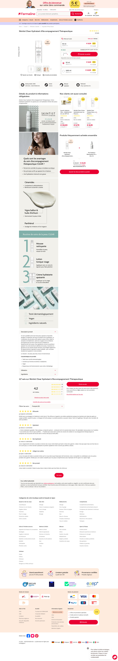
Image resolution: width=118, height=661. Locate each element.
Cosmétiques (22, 504)
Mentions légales (56, 628)
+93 (47, 42)
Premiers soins (23, 545)
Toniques (82, 521)
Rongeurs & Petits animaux (26, 563)
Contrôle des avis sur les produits (41, 402)
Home (20, 26)
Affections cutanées (34, 26)
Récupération (83, 541)
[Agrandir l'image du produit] (39, 52)
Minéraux (82, 514)
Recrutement (38, 618)
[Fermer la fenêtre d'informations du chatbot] (88, 648)
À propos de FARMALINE (41, 611)
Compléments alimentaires (87, 504)
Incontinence (22, 536)
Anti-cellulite (62, 529)
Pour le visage (22, 514)
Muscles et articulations (45, 538)
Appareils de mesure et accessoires (28, 529)
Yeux (40, 545)
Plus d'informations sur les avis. (75, 394)
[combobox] (65, 54)
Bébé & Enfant (43, 529)
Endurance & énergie (85, 534)
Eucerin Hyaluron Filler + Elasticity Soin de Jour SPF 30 (66, 112)
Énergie (41, 514)
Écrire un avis (83, 384)
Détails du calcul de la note (41, 397)
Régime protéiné (63, 538)
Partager (38, 75)
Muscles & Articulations (86, 518)
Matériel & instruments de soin (27, 538)
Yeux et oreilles (63, 521)
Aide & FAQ (71, 9)
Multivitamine (83, 516)
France (90, 642)
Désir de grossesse (44, 531)
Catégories (25, 20)
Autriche (75, 642)
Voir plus (59, 475)
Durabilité (37, 616)
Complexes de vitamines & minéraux (89, 509)
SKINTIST (66, 85)
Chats (20, 554)
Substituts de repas (64, 541)
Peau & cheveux (63, 516)
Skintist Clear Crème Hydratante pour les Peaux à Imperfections (79, 112)
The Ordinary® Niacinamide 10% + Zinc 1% (92, 154)
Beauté (31, 20)
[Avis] (94, 31)
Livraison (82, 49)
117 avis (97, 33)
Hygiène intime (23, 509)
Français (96, 9)
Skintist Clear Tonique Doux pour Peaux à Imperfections (92, 112)
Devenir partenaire (40, 620)
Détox (60, 531)
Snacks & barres (84, 545)
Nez (60, 514)
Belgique (66, 642)
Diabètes (41, 511)
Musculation (83, 536)
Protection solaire (23, 516)
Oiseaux (21, 561)
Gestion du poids (63, 534)
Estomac (61, 511)
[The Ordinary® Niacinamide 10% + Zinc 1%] (91, 145)
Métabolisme (62, 536)
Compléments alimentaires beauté (89, 507)
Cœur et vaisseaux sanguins (46, 507)
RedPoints (80, 20)
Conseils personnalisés (51, 75)
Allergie (41, 504)
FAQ (20, 611)
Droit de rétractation (57, 619)
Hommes (21, 511)
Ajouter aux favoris (27, 75)
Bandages (21, 531)
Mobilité (21, 541)
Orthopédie (22, 543)
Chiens (21, 556)
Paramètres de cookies (57, 626)
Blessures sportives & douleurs (88, 531)
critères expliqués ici (49, 483)
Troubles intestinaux (64, 518)
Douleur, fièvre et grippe (65, 509)
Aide (20, 613)
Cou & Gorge (42, 509)
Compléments (53, 20)
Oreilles (41, 543)
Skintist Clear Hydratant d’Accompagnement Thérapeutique (67, 154)
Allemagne (57, 642)
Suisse (83, 642)
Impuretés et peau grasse (48, 26)
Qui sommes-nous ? (79, 9)
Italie (97, 642)
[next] (96, 112)
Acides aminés (83, 529)
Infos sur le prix (68, 38)
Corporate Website (40, 613)
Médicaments (44, 20)
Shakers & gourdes (85, 543)
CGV (53, 617)
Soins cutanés (22, 518)
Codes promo (53, 9)
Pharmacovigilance (24, 618)
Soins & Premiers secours (65, 20)
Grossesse (42, 536)
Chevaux (21, 559)
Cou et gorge (62, 507)
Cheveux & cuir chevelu (25, 507)
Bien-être (37, 20)
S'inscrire (84, 622)
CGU (53, 615)
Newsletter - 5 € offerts (42, 9)
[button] (38, 332)
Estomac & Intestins (44, 534)
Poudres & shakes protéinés (87, 538)
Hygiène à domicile (24, 534)
